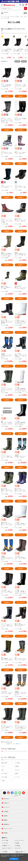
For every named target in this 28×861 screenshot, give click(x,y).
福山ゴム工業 (4, 762)
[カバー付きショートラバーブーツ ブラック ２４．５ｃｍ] (7, 140)
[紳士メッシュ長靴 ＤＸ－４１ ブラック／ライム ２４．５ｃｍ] (7, 275)
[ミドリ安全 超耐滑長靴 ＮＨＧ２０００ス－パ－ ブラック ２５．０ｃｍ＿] (21, 410)
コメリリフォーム (20, 840)
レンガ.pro (5, 842)
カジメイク (17, 770)
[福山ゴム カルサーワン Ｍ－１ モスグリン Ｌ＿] (7, 478)
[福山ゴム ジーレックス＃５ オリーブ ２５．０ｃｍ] (21, 275)
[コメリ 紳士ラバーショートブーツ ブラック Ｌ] (21, 174)
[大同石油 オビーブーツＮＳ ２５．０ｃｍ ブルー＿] (21, 444)
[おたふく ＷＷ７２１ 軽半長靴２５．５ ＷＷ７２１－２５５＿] (21, 343)
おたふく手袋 (4, 777)
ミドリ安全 (17, 762)
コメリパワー (19, 848)
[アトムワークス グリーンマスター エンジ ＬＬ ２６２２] (7, 207)
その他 (3, 780)
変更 (25, 13)
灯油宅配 (18, 845)
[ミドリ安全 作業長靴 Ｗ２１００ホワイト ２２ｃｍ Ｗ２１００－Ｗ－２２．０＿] (21, 309)
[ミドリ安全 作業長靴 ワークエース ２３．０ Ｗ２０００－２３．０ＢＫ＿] (21, 579)
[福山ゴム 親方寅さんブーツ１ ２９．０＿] (21, 613)
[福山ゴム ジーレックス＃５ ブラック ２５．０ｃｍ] (21, 207)
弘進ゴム (17, 773)
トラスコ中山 (4, 773)
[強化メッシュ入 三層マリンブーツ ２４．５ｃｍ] (21, 140)
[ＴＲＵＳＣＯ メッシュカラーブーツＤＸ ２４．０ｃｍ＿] (7, 680)
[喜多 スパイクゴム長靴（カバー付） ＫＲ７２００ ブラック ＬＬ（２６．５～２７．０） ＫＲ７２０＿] (7, 410)
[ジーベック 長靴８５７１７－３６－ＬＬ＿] (7, 444)
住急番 (17, 842)
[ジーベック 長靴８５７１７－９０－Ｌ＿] (7, 613)
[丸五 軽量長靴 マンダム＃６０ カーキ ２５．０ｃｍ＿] (7, 646)
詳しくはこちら (23, 1)
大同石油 (17, 766)
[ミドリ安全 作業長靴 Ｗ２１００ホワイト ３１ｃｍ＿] (21, 511)
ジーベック (17, 777)
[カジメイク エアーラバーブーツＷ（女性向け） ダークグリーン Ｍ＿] (21, 714)
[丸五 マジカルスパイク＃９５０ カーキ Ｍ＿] (21, 646)
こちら (12, 856)
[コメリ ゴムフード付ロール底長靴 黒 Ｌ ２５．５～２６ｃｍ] (21, 106)
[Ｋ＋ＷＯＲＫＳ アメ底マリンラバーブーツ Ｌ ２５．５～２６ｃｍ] (21, 72)
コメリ (3, 766)
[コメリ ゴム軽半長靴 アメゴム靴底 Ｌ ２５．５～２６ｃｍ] (7, 72)
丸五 (2, 770)
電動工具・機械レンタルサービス (21, 852)
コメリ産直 (5, 840)
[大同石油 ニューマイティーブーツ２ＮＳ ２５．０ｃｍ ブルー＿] (7, 343)
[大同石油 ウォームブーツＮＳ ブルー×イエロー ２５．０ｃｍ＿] (7, 545)
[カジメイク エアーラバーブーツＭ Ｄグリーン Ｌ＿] (7, 376)
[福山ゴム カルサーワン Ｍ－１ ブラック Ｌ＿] (7, 511)
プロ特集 (5, 851)
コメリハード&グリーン (8, 849)
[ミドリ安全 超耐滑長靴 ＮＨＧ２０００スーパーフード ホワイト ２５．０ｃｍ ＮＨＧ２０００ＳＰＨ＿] (21, 376)
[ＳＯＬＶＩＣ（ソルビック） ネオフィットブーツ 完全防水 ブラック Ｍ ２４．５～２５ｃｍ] (7, 106)
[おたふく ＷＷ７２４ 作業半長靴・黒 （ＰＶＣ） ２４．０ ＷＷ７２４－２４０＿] (7, 309)
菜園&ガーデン (6, 845)
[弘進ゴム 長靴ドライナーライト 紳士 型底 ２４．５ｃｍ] (21, 241)
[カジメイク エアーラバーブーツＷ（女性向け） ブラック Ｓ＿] (7, 714)
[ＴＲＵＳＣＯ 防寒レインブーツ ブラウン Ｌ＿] (21, 545)
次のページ (18, 743)
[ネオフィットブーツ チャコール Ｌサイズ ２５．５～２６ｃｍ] (7, 174)
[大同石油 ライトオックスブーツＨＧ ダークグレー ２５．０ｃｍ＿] (21, 680)
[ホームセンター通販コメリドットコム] (9, 5)
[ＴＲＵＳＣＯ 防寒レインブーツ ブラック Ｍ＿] (7, 579)
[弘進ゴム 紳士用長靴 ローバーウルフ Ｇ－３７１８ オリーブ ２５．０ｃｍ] (7, 241)
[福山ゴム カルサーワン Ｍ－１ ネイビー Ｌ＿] (21, 478)
